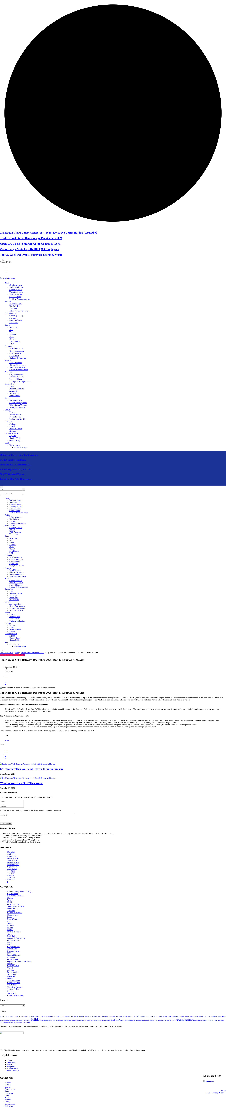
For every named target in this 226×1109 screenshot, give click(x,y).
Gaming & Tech (11, 433)
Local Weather (15, 363)
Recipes (12, 431)
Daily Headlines (16, 287)
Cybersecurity (15, 353)
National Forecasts (17, 367)
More (7, 443)
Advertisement (12, 1069)
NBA (11, 337)
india (137, 1016)
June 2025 (11, 873)
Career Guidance (13, 983)
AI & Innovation (16, 348)
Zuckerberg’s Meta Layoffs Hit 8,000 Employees (29, 249)
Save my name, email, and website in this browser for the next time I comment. (32, 811)
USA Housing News (151, 1020)
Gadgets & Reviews (17, 358)
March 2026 (11, 856)
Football (12, 334)
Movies (12, 318)
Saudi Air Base (51, 1020)
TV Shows (13, 323)
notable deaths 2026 (5, 1020)
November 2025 (13, 865)
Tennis (12, 332)
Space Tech (14, 355)
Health (7, 410)
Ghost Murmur (85, 1016)
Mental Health (15, 414)
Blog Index (11, 1067)
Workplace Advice (17, 407)
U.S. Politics (14, 306)
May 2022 (11, 880)
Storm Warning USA (87, 1020)
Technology (10, 346)
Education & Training (18, 405)
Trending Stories (16, 292)
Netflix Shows (222, 1016)
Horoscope (13, 393)
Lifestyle (8, 421)
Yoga (11, 386)
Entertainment (10, 313)
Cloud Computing (16, 351)
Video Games (12, 949)
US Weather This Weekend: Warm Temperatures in (31, 768)
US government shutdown (182, 1020)
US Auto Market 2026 (163, 1020)
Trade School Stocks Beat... (13, 460)
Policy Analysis (15, 304)
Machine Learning (190, 1016)
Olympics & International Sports (19, 961)
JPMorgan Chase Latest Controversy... (19, 455)
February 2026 (12, 858)
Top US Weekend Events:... (13, 474)
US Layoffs (210, 1020)
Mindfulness (14, 396)
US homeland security (200, 1020)
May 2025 (11, 875)
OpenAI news (26, 1020)
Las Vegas (181, 1016)
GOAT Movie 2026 (95, 1016)
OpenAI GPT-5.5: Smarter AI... (15, 464)
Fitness (12, 412)
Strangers (96, 1020)
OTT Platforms (15, 320)
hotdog (120, 1016)
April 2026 (11, 854)
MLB (11, 344)
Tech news (9, 1093)
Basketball (13, 327)
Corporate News (16, 374)
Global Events (15, 297)
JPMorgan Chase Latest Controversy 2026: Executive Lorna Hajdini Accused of (48, 232)
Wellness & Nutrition (18, 419)
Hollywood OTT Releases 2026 (109, 1016)
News (7, 282)
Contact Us (11, 1062)
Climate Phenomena (17, 365)
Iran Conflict (153, 1016)
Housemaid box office (129, 1016)
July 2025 (11, 871)
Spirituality (9, 384)
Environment (14, 445)
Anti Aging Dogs (12, 1016)
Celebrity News (15, 290)
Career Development (18, 403)
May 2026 (11, 852)
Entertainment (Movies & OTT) (19, 892)
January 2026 (12, 860)
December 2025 (13, 863)
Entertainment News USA (55, 1016)
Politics (8, 301)
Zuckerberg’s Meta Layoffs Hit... (16, 469)
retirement (44, 1020)
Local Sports (14, 341)
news (7, 740)
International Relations (19, 311)
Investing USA (144, 1016)
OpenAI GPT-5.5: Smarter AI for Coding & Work (30, 243)
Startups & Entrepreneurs (19, 381)
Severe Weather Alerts (18, 370)
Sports (7, 325)
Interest (9, 1064)
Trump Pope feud (141, 1020)
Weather (8, 360)
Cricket (12, 339)
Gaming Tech (14, 438)
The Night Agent (117, 1020)
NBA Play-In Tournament (210, 1016)
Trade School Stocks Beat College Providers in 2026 (31, 238)
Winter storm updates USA (22, 1022)
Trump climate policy (130, 1020)
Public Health (15, 417)
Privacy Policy (218, 1093)
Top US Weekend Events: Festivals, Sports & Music (31, 254)
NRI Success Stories (16, 1020)
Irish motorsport (173, 1016)
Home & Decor (15, 428)
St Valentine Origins (104, 1020)
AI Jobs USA (3, 1016)
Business (8, 372)
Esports (12, 436)
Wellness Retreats (16, 388)
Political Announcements (19, 299)
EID (43, 1016)
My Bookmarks (13, 1071)
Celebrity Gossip (16, 315)
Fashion (12, 424)
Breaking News (15, 285)
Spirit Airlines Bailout (76, 1020)
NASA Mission (199, 1016)
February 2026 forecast (71, 1016)
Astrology (13, 391)
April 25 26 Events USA (23, 1016)
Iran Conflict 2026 (164, 1016)
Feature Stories (15, 294)
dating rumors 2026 (36, 1016)
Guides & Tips (15, 440)
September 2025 (13, 867)
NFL (11, 330)
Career (7, 398)
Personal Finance (16, 379)
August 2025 (12, 869)
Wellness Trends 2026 (9, 1022)
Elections (13, 308)
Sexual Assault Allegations (63, 1020)
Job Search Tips (15, 400)
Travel (12, 426)
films (79, 1016)
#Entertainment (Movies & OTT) (12, 655)
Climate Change (20, 447)
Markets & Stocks (16, 377)
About (9, 1060)
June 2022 (11, 877)
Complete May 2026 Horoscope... (16, 479)
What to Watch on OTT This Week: (21, 783)
